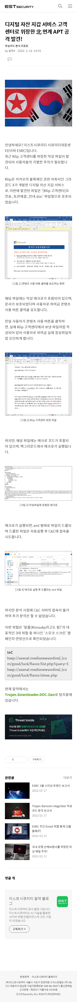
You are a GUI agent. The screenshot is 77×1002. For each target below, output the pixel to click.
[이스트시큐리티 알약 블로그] (19, 6)
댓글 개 (10, 878)
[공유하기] (17, 760)
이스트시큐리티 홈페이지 (44, 977)
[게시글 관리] (22, 760)
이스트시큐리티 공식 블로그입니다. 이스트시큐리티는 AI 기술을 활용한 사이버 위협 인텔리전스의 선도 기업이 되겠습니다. (30, 915)
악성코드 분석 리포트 (16, 46)
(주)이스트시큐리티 (15, 982)
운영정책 (24, 977)
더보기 (67, 777)
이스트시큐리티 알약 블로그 (29, 901)
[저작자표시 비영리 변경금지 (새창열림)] (50, 759)
